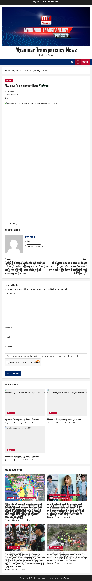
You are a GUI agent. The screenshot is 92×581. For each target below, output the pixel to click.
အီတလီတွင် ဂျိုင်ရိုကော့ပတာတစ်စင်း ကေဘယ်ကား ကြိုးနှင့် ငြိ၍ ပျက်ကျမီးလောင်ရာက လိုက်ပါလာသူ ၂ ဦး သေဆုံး (67, 556)
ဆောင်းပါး (11, 498)
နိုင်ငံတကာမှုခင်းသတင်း (57, 495)
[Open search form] (72, 62)
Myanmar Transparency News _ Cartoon (22, 456)
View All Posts (34, 246)
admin (9, 520)
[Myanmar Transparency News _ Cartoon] (25, 439)
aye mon (10, 91)
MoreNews (55, 578)
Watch (85, 61)
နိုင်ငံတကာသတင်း (73, 495)
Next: (66, 266)
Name (8, 327)
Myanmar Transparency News (46, 49)
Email (8, 337)
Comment (10, 293)
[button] (5, 62)
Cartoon (9, 80)
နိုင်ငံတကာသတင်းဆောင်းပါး (26, 498)
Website (8, 346)
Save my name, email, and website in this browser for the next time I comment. (42, 356)
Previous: (25, 266)
